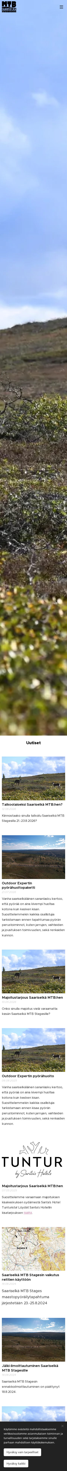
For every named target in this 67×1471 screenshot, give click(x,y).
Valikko (61, 6)
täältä (28, 1213)
